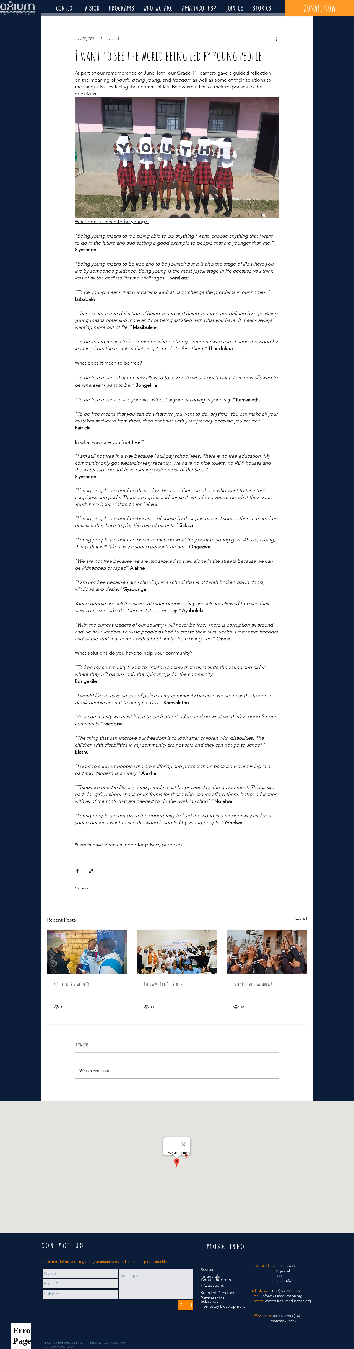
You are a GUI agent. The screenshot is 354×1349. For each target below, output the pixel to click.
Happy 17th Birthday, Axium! (252, 984)
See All (301, 919)
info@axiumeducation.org (282, 1296)
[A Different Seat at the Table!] (87, 952)
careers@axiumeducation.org (288, 1301)
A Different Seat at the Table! (74, 984)
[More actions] (276, 38)
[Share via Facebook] (77, 871)
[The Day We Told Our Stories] (177, 952)
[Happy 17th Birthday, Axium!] (267, 952)
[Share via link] (90, 871)
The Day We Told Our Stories (163, 984)
